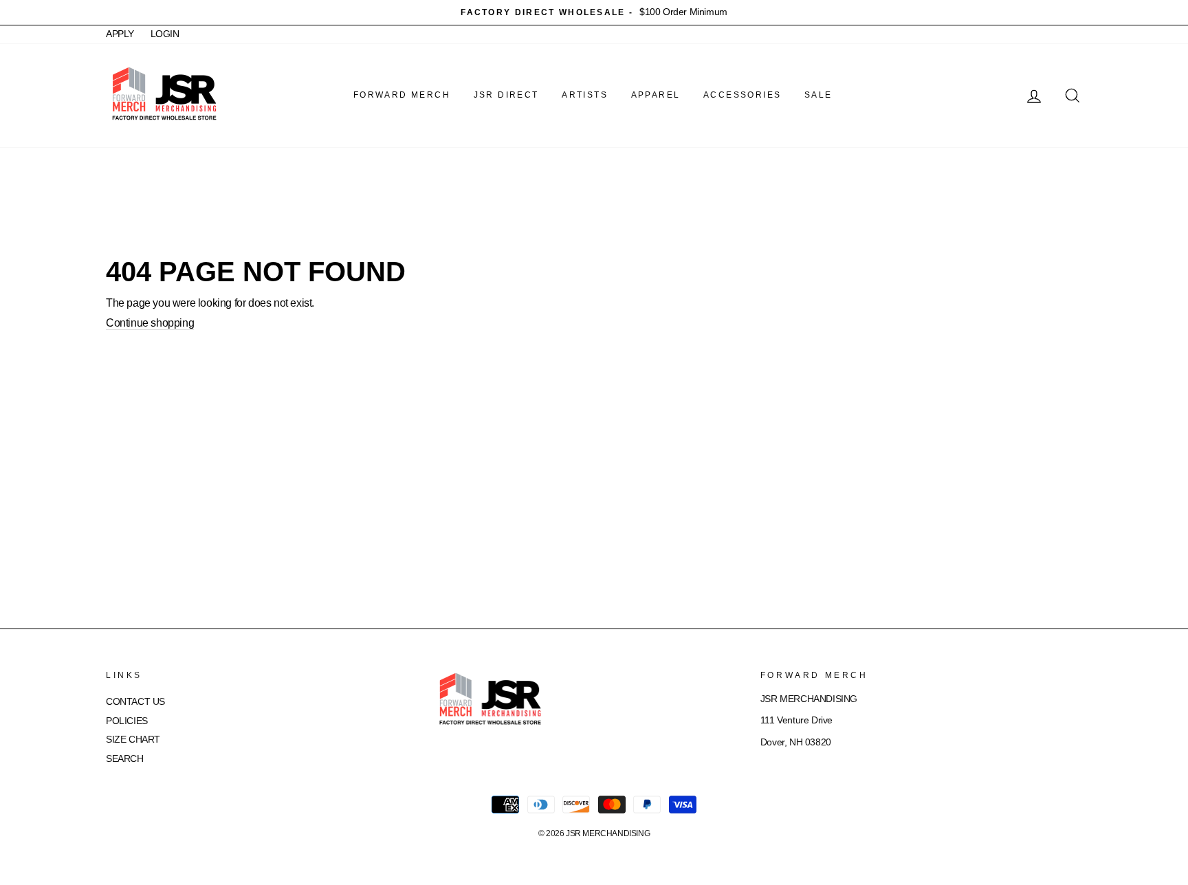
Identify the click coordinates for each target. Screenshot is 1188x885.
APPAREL (656, 95)
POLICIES (127, 721)
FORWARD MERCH (401, 95)
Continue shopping (150, 323)
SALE (818, 95)
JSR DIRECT (506, 95)
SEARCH (125, 759)
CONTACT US (135, 702)
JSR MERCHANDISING (608, 833)
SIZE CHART (133, 739)
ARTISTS (585, 95)
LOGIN (165, 34)
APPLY (120, 34)
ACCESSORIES (742, 95)
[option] (594, 12)
